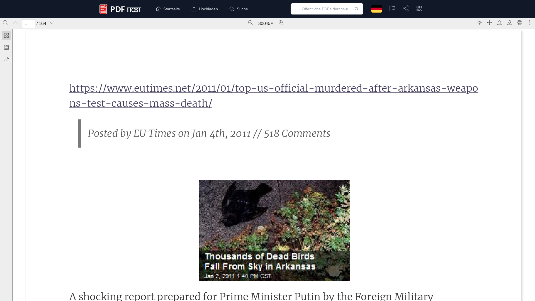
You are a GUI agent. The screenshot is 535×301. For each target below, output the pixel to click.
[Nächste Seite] (51, 22)
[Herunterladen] (509, 22)
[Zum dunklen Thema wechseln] (479, 22)
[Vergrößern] (280, 22)
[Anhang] (6, 59)
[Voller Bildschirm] (489, 22)
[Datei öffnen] (499, 22)
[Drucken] (519, 22)
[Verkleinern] (250, 22)
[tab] (6, 36)
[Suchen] (5, 22)
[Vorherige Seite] (15, 22)
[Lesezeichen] (6, 47)
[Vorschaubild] (6, 35)
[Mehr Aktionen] (529, 22)
